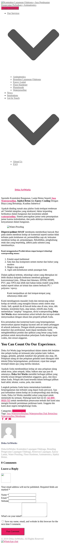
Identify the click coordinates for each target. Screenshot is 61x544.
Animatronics (19, 76)
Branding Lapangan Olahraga (27, 79)
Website (5, 501)
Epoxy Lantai (19, 82)
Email (4, 498)
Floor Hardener (20, 84)
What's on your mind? (11, 516)
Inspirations (12, 95)
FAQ (15, 164)
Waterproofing (20, 90)
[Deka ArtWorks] (8, 437)
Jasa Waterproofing (16, 413)
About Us (17, 161)
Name (5, 495)
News (10, 92)
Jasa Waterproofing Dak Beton (39, 413)
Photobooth (18, 87)
